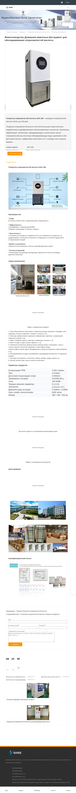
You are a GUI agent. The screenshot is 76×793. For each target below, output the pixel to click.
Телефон (41, 625)
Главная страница (11, 32)
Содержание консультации (16, 631)
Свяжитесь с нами (15, 153)
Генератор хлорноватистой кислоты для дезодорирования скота (13, 669)
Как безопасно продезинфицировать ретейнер (16, 680)
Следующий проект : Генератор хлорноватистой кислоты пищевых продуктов (32, 614)
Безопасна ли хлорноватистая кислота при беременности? (16, 677)
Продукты (22, 32)
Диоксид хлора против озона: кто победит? (52, 677)
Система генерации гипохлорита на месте (7, 669)
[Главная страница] (9, 7)
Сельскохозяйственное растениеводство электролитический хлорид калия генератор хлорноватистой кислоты (18, 669)
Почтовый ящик (13, 625)
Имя (9, 619)
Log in (68, 2)
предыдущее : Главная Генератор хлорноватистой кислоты (26, 611)
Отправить (15, 644)
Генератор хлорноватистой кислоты (39, 32)
